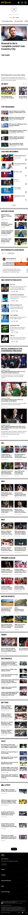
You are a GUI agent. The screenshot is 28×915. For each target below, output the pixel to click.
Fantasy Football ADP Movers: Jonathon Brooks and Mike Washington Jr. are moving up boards (9, 663)
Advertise (3, 901)
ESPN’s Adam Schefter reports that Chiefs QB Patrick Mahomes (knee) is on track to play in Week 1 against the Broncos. (12, 264)
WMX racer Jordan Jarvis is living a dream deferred (20, 626)
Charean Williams (4, 459)
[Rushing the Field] (5, 329)
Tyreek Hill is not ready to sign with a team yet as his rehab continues (7, 456)
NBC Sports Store (23, 901)
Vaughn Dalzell (4, 734)
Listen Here (13, 332)
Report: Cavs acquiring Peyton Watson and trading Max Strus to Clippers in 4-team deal (20, 511)
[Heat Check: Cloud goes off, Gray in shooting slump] (21, 241)
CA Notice (13, 903)
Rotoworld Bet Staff (5, 535)
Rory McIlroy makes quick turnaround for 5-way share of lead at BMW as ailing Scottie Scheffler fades (9, 746)
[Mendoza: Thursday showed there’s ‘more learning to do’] (4, 119)
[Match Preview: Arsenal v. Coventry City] (21, 217)
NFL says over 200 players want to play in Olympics (18, 124)
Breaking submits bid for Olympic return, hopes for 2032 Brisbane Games (8, 813)
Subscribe (4, 864)
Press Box (3, 902)
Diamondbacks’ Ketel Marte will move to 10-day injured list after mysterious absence (21, 549)
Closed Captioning (12, 901)
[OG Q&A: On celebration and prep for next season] (21, 225)
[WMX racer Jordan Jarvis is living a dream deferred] (21, 619)
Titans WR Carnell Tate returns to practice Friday (19, 472)
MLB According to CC (16, 305)
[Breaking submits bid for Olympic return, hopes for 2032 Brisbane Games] (23, 813)
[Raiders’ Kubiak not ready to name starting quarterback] (4, 138)
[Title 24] (5, 339)
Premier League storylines (7, 21)
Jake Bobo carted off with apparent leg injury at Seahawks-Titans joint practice (7, 472)
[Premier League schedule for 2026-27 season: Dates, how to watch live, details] (21, 564)
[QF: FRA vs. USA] (7, 173)
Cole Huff (3, 243)
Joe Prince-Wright (4, 574)
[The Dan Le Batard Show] (7, 157)
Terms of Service (19, 903)
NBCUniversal (8, 905)
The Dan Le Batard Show (20, 155)
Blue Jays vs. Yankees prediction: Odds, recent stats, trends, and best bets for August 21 (7, 723)
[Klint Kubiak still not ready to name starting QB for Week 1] (21, 449)
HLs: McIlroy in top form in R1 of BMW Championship (9, 763)
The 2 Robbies (17, 188)
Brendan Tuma (17, 535)
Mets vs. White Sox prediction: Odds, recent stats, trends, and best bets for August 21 (6, 533)
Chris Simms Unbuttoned (20, 163)
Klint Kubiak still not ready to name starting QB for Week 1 (21, 456)
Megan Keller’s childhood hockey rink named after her (8, 790)
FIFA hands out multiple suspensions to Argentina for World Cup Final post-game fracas (9, 837)
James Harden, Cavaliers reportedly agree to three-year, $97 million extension (20, 494)
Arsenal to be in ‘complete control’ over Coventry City (13, 46)
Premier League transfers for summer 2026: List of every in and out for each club (7, 571)
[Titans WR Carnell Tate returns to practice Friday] (21, 465)
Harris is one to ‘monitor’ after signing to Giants (9, 670)
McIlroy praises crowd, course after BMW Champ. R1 (9, 757)
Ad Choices (8, 902)
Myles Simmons (18, 459)
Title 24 (12, 335)
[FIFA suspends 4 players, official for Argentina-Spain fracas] (4, 132)
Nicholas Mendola (12, 133)
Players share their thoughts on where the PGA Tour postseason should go (9, 776)
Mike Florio (11, 126)
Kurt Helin (11, 113)
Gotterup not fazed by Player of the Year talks (9, 752)
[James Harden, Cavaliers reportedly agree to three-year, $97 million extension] (21, 487)
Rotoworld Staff (4, 235)
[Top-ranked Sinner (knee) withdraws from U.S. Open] (4, 145)
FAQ (18, 901)
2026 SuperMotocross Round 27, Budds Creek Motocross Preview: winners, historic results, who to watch (20, 609)
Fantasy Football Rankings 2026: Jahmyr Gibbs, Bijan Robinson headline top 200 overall (10, 694)
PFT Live (16, 179)
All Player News (11, 253)
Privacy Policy (13, 902)
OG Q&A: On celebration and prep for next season (7, 224)
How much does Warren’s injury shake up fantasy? (9, 675)
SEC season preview (19, 21)
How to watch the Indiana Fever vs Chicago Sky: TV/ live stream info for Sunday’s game (9, 650)
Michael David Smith (13, 139)
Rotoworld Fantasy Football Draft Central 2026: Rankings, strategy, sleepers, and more (10, 681)
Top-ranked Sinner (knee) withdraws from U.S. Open (16, 144)
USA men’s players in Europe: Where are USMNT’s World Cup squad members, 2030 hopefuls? (9, 802)
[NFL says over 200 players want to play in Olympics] (4, 125)
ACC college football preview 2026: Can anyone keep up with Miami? (12, 400)
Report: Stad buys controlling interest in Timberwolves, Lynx (17, 111)
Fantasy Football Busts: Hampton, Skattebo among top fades (7, 232)
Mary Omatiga (4, 653)
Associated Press (12, 146)
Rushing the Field (15, 325)
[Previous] (23, 84)
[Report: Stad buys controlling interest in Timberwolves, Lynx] (4, 112)
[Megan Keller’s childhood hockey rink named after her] (23, 791)
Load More (14, 849)
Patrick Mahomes (11, 258)
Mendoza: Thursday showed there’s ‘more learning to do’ (17, 118)
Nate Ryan (3, 629)
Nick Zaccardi (4, 793)
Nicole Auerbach (4, 380)
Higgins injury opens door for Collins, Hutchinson (9, 687)
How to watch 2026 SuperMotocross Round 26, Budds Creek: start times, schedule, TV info (6, 609)
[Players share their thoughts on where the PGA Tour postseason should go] (23, 776)
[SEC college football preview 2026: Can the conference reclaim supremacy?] (14, 361)
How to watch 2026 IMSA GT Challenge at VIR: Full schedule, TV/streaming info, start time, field (7, 626)
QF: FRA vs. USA (18, 171)
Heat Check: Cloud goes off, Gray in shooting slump (6, 240)
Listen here (13, 291)
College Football (5, 370)
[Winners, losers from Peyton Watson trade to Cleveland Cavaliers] (7, 504)
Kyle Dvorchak (4, 666)
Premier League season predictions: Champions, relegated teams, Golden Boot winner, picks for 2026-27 (7, 588)
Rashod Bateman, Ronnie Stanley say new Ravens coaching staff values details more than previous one (9, 825)
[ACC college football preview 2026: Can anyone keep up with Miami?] (14, 389)
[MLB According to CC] (5, 308)
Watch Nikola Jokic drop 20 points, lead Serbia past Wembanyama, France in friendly (6, 494)
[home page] (6, 2)
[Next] (26, 84)
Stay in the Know (4, 858)
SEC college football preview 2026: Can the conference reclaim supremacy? (13, 372)
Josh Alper (11, 120)
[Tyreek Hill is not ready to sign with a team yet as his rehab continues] (7, 449)
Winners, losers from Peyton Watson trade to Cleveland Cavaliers (7, 511)
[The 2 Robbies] (7, 190)
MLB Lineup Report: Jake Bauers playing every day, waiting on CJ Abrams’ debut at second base (20, 533)
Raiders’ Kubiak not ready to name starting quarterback (16, 137)
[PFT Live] (7, 182)
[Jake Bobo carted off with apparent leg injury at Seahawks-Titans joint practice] (7, 465)
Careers (7, 901)
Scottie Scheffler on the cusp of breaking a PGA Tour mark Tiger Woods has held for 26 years (10, 769)
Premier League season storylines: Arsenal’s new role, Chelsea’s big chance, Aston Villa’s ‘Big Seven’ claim (21, 588)
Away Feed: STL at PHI (19, 196)
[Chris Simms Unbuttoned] (7, 165)
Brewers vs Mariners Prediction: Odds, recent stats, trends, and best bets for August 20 (6, 732)
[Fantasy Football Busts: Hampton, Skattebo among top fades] (21, 233)
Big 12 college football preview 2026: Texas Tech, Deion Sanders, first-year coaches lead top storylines (13, 428)
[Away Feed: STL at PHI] (7, 198)
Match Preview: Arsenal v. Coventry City (6, 216)
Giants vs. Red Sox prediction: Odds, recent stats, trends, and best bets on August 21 (6, 549)
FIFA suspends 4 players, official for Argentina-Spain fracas (18, 131)
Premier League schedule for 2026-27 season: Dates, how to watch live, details (21, 571)
